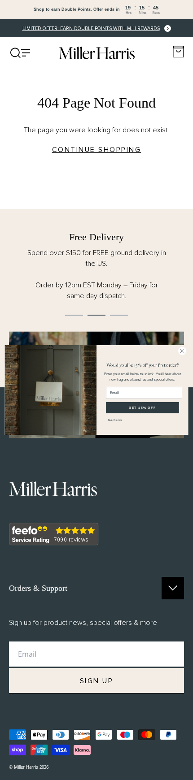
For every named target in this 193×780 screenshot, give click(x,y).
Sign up (97, 680)
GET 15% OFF (142, 407)
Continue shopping (96, 149)
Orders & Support (38, 588)
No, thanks (115, 419)
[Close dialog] (182, 351)
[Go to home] (96, 53)
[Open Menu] (20, 53)
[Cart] (178, 52)
